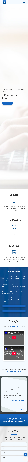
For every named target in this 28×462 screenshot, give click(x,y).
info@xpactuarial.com (14, 371)
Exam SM (14, 311)
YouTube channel (14, 326)
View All (23, 409)
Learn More (7, 103)
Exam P (14, 306)
